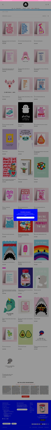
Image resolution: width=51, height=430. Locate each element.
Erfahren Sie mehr (10, 0)
